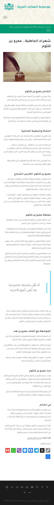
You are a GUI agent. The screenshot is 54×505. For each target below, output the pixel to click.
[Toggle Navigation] (5, 18)
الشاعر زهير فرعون (34, 438)
